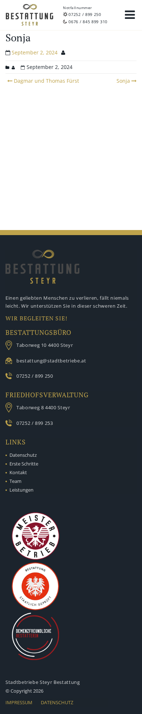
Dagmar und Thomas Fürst (45, 80)
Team (15, 481)
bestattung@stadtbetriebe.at (51, 360)
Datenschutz (23, 455)
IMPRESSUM (18, 702)
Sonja (123, 80)
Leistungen (21, 490)
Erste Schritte (23, 463)
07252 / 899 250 (84, 14)
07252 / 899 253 (34, 423)
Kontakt (18, 472)
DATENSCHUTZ (57, 702)
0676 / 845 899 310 (87, 21)
